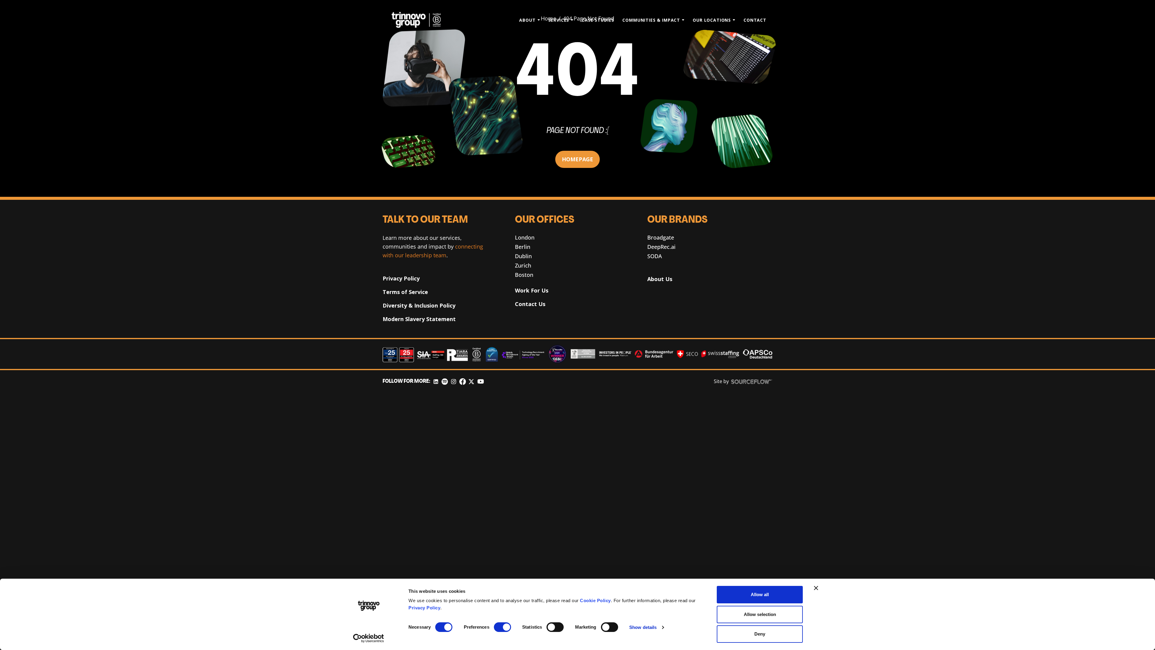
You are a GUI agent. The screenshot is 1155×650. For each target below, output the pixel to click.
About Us (659, 279)
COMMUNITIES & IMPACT (651, 20)
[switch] (502, 627)
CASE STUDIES (598, 20)
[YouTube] (481, 381)
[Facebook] (462, 381)
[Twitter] (471, 381)
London (524, 237)
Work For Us (531, 290)
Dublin (523, 256)
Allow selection (760, 614)
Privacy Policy (424, 607)
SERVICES (558, 20)
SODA (654, 256)
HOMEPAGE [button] (577, 159)
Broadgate (660, 237)
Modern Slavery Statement (419, 319)
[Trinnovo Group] (419, 20)
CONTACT (755, 20)
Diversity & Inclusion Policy (419, 305)
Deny (759, 633)
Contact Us (530, 304)
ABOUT (527, 20)
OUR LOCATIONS (712, 20)
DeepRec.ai (661, 246)
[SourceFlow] (751, 381)
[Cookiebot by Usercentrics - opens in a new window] (368, 638)
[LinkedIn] (436, 381)
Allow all (760, 594)
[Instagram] (453, 381)
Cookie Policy (595, 600)
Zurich (523, 265)
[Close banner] (816, 588)
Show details (643, 627)
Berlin (522, 246)
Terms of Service (405, 292)
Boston (524, 274)
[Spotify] (445, 381)
